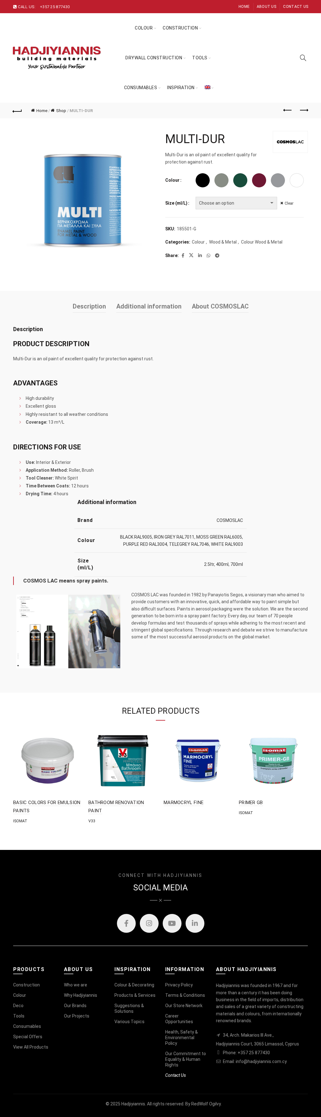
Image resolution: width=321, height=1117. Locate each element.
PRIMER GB (251, 802)
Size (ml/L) (176, 203)
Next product (303, 110)
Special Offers (27, 1036)
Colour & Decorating (134, 984)
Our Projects (76, 1015)
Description (89, 306)
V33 (91, 821)
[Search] (303, 57)
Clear (289, 203)
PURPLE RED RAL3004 (145, 544)
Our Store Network (184, 1005)
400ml (222, 564)
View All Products (30, 1047)
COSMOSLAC (230, 520)
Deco (18, 1005)
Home (244, 6)
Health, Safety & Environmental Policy (181, 1037)
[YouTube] (172, 923)
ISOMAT (20, 821)
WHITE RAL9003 (227, 544)
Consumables (140, 87)
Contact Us (295, 6)
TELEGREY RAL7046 (189, 544)
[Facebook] (126, 923)
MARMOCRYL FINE (183, 802)
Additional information (149, 306)
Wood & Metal (223, 241)
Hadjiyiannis (133, 1103)
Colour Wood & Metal (261, 241)
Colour (144, 27)
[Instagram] (149, 923)
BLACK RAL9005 (136, 537)
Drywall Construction (153, 57)
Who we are (75, 984)
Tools (18, 1015)
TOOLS (200, 57)
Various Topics (129, 1021)
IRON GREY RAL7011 (174, 537)
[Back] (17, 110)
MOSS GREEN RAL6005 (219, 537)
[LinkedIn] (195, 923)
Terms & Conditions (185, 995)
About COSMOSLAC (220, 306)
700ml (236, 564)
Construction (180, 27)
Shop (61, 110)
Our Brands (75, 1005)
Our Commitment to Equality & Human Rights (185, 1059)
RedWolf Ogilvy (206, 1103)
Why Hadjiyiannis (80, 995)
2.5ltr (209, 564)
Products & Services (134, 995)
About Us (266, 6)
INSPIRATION (181, 87)
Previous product (288, 110)
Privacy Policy (179, 984)
